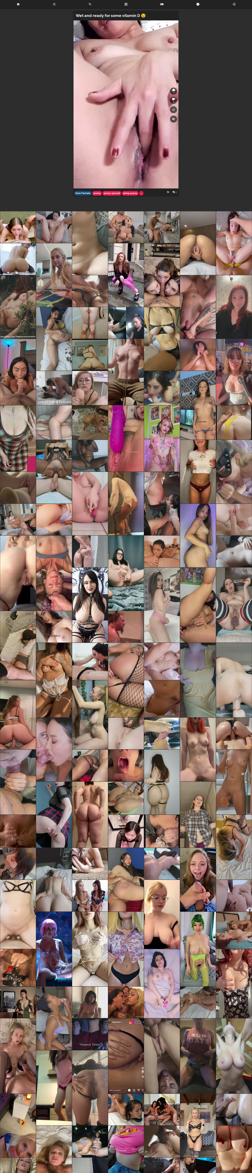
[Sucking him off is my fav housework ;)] (126, 831)
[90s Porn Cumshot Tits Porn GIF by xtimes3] (126, 627)
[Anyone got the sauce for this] (18, 714)
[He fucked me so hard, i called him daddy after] (54, 388)
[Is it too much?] (162, 782)
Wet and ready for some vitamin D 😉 (111, 15)
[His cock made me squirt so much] (18, 914)
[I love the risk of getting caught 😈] (18, 307)
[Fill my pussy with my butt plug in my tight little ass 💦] (126, 680)
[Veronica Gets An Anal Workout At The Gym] (126, 798)
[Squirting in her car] (126, 323)
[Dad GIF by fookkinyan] (90, 1034)
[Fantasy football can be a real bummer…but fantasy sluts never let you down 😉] (198, 880)
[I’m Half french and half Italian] (162, 914)
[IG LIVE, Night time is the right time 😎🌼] (126, 1056)
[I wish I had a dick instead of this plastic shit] (198, 605)
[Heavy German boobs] (234, 983)
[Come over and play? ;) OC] (162, 339)
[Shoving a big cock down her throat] (162, 551)
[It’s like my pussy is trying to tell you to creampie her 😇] (198, 243)
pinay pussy (130, 193)
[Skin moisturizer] (54, 573)
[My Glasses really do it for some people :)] (162, 831)
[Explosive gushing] (126, 573)
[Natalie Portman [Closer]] (54, 949)
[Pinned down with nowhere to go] (54, 422)
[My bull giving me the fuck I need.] (234, 422)
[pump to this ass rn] (126, 880)
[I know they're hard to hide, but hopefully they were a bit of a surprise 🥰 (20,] (234, 307)
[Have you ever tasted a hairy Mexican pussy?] (126, 438)
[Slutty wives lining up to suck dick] (18, 227)
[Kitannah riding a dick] (90, 355)
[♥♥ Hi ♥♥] (90, 551)
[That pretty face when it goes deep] (162, 983)
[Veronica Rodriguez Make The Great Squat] (18, 259)
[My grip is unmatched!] (54, 520)
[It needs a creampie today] (18, 573)
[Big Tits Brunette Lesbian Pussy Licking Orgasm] (162, 699)
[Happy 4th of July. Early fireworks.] (18, 831)
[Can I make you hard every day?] (54, 680)
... (141, 193)
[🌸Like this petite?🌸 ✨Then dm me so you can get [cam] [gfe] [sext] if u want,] (162, 438)
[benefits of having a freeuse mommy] (162, 227)
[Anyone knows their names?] (18, 520)
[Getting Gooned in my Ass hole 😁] (54, 472)
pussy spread (112, 193)
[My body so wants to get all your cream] (90, 243)
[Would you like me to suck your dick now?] (54, 1018)
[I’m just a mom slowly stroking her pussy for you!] (18, 488)
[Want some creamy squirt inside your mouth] (90, 456)
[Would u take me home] (198, 535)
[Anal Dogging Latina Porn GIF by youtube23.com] (234, 1110)
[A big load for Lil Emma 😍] (162, 1142)
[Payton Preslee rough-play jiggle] (126, 227)
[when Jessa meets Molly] (234, 930)
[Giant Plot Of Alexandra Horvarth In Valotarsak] (18, 1002)
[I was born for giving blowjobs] (18, 1126)
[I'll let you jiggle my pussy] (126, 733)
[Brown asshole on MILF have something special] (90, 1088)
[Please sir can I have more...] (90, 422)
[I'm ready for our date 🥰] (198, 680)
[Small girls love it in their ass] (234, 243)
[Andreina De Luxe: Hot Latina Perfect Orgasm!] (54, 227)
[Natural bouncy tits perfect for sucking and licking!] (18, 438)
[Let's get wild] (90, 949)
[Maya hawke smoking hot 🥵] (234, 372)
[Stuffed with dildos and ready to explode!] (234, 605)
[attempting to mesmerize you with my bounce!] (198, 949)
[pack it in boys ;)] (18, 967)
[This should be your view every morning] (54, 880)
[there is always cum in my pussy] (90, 323)
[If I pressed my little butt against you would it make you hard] (54, 1088)
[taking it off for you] (198, 1126)
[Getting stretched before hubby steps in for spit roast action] (234, 847)
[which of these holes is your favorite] (54, 815)
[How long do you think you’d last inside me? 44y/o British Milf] (234, 680)
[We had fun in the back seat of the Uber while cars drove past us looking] (90, 1142)
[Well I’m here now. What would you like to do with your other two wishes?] (198, 472)
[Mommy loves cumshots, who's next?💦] (90, 291)
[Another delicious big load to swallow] (126, 765)
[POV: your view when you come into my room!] (198, 815)
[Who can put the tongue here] (54, 339)
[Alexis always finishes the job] (18, 372)
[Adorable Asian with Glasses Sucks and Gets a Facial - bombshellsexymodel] (90, 388)
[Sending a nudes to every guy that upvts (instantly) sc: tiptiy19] (234, 551)
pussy (97, 193)
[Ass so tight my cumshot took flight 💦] (90, 765)
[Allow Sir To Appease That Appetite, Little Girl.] (162, 1056)
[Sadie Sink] (126, 275)
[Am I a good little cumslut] (198, 307)
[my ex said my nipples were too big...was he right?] (126, 949)
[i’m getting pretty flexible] (54, 275)
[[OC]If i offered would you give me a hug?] (90, 605)
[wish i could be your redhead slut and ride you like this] (198, 749)
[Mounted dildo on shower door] (234, 782)
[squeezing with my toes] (162, 733)
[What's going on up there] (234, 896)
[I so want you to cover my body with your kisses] (54, 627)
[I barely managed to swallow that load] (234, 472)
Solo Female (82, 193)
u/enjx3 (80, 177)
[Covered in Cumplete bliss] (90, 714)
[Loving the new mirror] (18, 782)
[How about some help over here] (162, 605)
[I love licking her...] (198, 1002)
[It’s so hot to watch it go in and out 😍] (18, 1056)
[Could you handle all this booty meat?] (90, 815)
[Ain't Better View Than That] (234, 1056)
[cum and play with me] (198, 405)
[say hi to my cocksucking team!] (162, 275)
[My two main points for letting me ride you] (126, 372)
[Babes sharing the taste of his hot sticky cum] (54, 749)
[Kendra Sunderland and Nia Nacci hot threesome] (234, 520)
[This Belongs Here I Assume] (162, 504)
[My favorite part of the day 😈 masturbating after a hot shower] (90, 864)
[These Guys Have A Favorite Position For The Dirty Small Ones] (126, 1110)
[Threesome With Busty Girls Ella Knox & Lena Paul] (90, 896)
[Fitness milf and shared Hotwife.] (198, 1056)
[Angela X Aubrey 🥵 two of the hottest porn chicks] (90, 661)
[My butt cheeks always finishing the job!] (234, 733)
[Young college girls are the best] (18, 645)
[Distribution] (126, 1002)
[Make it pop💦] (90, 504)
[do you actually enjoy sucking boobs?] (198, 355)
